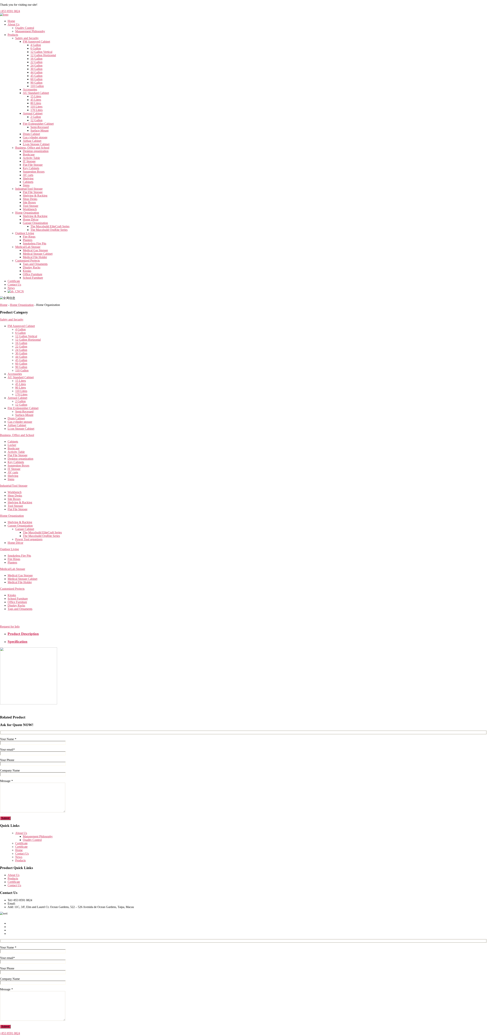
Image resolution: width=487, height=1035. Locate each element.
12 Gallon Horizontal (43, 55)
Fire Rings (29, 236)
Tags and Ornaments (35, 264)
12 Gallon (36, 120)
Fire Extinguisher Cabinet (38, 123)
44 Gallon (36, 72)
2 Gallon (35, 116)
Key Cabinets (31, 168)
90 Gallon (36, 82)
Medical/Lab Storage (27, 246)
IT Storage (29, 161)
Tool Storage (30, 205)
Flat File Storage (33, 164)
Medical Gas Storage (35, 250)
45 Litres (35, 99)
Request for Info (10, 626)
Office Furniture (32, 274)
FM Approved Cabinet (36, 41)
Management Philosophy (30, 31)
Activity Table (31, 158)
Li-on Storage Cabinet (36, 144)
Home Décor (30, 219)
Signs (26, 185)
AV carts (28, 175)
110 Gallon (37, 86)
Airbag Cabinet (32, 140)
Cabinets (28, 181)
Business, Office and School (32, 147)
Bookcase (29, 154)
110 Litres (36, 106)
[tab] (247, 634)
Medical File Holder (35, 257)
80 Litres (35, 103)
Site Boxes (29, 202)
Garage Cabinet (24, 529)
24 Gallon (36, 65)
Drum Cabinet (31, 134)
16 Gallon (36, 58)
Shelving (28, 178)
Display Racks (31, 267)
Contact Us (14, 284)
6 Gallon (35, 48)
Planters (27, 240)
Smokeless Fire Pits (34, 243)
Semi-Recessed (39, 127)
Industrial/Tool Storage (29, 188)
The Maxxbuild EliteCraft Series (49, 226)
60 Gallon (36, 79)
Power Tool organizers (28, 539)
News (11, 288)
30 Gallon (36, 69)
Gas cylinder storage (35, 137)
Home (11, 21)
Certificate (14, 281)
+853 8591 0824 (10, 11)
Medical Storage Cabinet (38, 253)
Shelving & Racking (35, 195)
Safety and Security (27, 38)
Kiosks (27, 270)
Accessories (30, 89)
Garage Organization (35, 223)
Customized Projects (27, 260)
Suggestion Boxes (34, 171)
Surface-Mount (39, 130)
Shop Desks (30, 199)
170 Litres (36, 110)
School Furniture (33, 277)
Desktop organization (36, 151)
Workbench (30, 209)
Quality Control (24, 27)
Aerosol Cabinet (32, 113)
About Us (13, 24)
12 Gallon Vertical (41, 51)
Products (13, 34)
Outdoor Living (24, 233)
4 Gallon (35, 45)
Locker (12, 445)
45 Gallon (36, 75)
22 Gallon (36, 62)
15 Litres (35, 96)
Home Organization (27, 212)
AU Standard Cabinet (36, 92)
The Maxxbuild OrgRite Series (49, 229)
